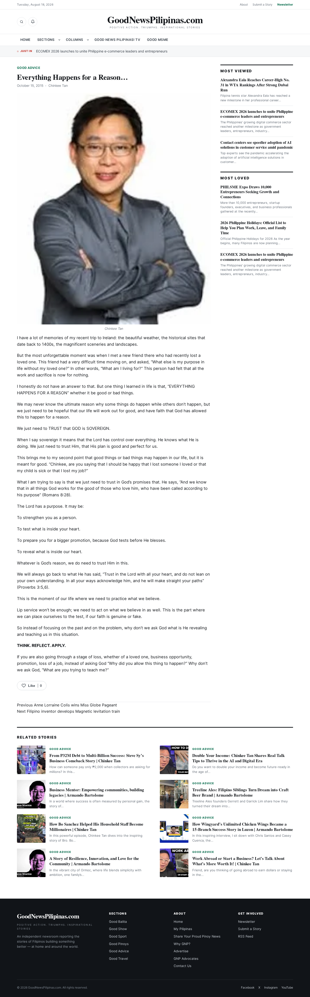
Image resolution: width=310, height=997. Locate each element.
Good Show (118, 929)
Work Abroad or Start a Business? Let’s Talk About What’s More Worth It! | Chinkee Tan (238, 861)
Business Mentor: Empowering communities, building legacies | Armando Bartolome (96, 792)
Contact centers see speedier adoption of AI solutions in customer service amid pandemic (256, 144)
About (244, 4)
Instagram (271, 987)
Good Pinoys (119, 944)
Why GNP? (182, 944)
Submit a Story (262, 4)
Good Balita (118, 922)
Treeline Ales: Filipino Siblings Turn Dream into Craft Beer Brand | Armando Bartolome (240, 792)
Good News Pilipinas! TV (117, 40)
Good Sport (118, 936)
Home (25, 40)
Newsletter (285, 4)
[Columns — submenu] (88, 40)
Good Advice (28, 68)
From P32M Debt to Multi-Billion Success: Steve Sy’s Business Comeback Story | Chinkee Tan (96, 758)
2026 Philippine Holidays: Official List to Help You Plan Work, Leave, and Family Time (253, 227)
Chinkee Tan (58, 86)
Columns (74, 40)
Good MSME (157, 40)
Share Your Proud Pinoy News (197, 936)
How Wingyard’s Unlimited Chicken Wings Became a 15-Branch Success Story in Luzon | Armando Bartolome (242, 826)
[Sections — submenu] (59, 40)
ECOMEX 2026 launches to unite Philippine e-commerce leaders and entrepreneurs (101, 51)
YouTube (287, 987)
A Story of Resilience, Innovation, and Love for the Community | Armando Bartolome (94, 861)
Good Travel (118, 958)
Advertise (181, 951)
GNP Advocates (186, 958)
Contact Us (182, 966)
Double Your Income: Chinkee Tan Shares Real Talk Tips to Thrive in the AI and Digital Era (238, 758)
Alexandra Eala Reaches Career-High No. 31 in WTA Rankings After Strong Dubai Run (254, 85)
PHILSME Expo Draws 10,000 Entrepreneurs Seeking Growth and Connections (249, 192)
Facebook (248, 987)
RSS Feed (245, 936)
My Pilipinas (183, 929)
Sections (46, 40)
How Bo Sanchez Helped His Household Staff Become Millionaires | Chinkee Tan (96, 826)
